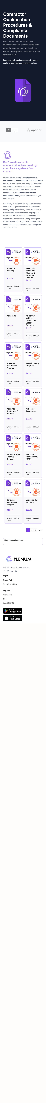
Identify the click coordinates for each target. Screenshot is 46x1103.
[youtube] (16, 571)
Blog (4, 599)
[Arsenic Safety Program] (32, 351)
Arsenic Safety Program (32, 364)
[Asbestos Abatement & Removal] (13, 397)
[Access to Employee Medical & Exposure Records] (32, 256)
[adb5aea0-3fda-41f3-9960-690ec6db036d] (12, 616)
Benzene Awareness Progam (12, 502)
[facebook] (4, 571)
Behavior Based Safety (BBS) (32, 456)
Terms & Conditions (10, 584)
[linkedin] (12, 571)
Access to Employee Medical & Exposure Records (30, 273)
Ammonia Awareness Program (12, 365)
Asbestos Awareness (31, 410)
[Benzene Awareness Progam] (13, 488)
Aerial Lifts (11, 316)
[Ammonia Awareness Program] (13, 351)
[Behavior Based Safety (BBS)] (32, 442)
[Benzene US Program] (32, 488)
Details (18, 286)
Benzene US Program (31, 501)
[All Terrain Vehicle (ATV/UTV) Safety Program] (32, 304)
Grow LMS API (8, 603)
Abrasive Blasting (11, 269)
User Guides (7, 595)
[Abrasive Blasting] (13, 256)
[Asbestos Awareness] (32, 397)
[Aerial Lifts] (13, 304)
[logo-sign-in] (19, 554)
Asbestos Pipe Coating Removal (13, 456)
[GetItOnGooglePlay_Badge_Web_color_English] (12, 609)
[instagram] (8, 571)
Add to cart (10, 287)
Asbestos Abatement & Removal (12, 411)
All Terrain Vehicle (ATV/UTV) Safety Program (31, 320)
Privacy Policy (8, 580)
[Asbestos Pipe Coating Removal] (13, 442)
